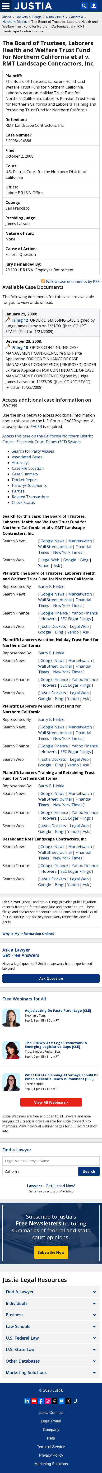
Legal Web (50, 560)
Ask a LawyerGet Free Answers (20, 952)
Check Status (23, 502)
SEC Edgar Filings (75, 618)
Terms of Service (51, 1447)
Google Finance (54, 613)
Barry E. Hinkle (51, 586)
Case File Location (28, 468)
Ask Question (51, 978)
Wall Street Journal (55, 546)
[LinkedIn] (27, 1401)
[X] (68, 1401)
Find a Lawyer (16, 1150)
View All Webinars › (51, 1102)
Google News (52, 541)
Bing (84, 560)
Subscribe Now (51, 1252)
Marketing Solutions (26, 1372)
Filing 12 (20, 320)
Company (51, 1430)
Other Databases (23, 1361)
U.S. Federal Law (22, 1338)
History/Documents (29, 485)
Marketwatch (80, 541)
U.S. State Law (20, 1349)
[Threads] (54, 1401)
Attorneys (20, 462)
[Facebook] (41, 1401)
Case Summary (25, 474)
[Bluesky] (61, 1401)
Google (69, 560)
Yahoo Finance (85, 613)
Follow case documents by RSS (72, 281)
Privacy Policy (51, 1455)
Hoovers (48, 618)
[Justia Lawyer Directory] (75, 1401)
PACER (36, 426)
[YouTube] (34, 1401)
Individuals (17, 1303)
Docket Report (25, 479)
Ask (57, 565)
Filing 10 (20, 347)
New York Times (67, 552)
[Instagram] (48, 1401)
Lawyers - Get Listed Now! (51, 1185)
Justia (58, 1390)
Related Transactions (31, 496)
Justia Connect (51, 1413)
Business (14, 1315)
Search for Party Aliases (33, 451)
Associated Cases (27, 457)
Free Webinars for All (24, 999)
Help (51, 1438)
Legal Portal (51, 1421)
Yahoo (44, 565)
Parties (18, 491)
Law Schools (18, 1326)
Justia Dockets (53, 626)
